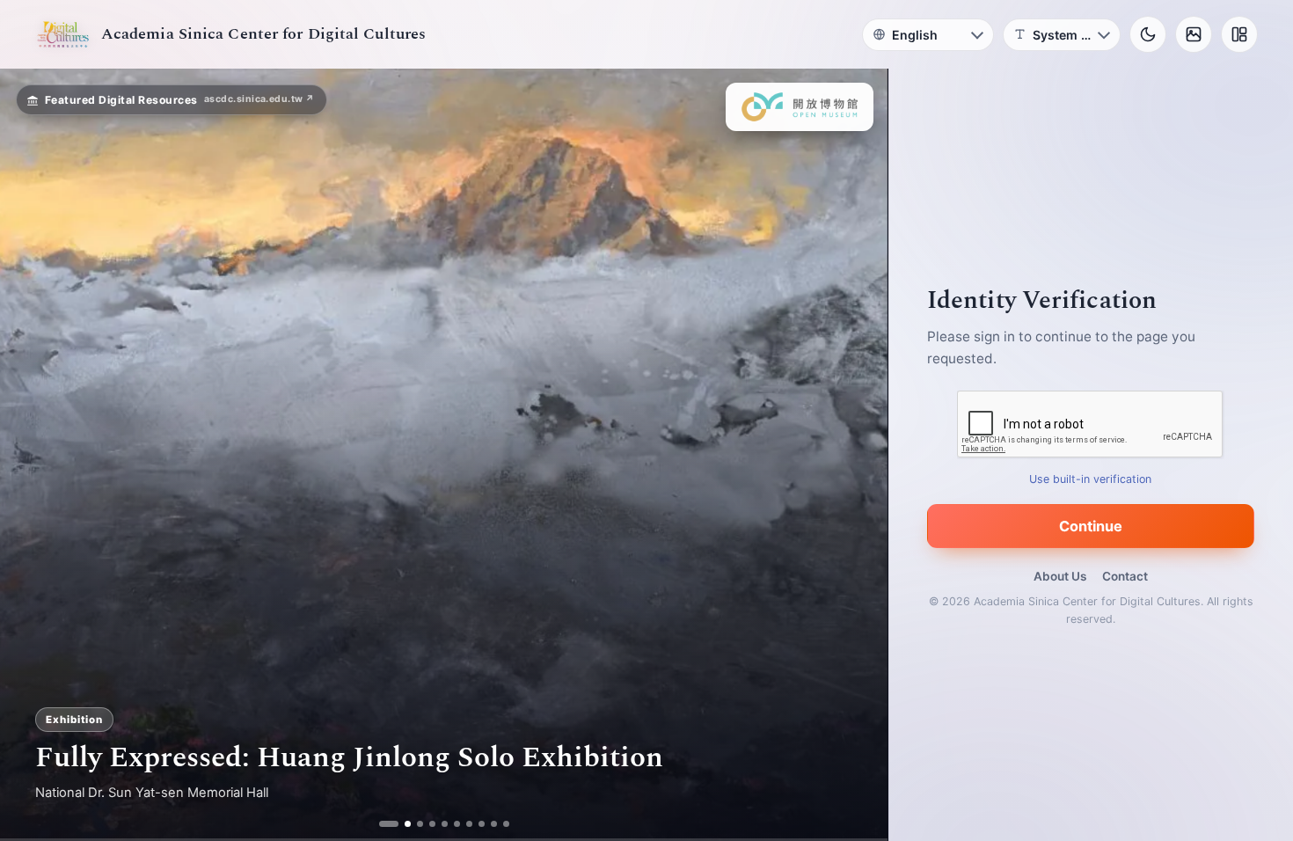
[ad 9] (487, 824)
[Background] (1193, 34)
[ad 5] (438, 824)
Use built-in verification (1091, 479)
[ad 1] (388, 824)
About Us (1060, 576)
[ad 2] (401, 824)
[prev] (31, 454)
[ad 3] (413, 824)
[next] (855, 454)
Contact (1125, 576)
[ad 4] (425, 824)
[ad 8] (474, 824)
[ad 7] (462, 824)
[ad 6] (450, 824)
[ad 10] (499, 824)
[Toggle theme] (1147, 34)
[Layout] (1239, 34)
